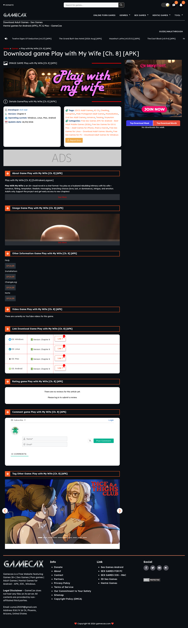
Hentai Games (109, 583)
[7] (181, 5)
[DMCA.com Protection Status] (152, 579)
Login (111, 420)
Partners (59, 579)
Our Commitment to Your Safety (72, 591)
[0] (173, 5)
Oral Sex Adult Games (75, 117)
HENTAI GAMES (160, 15)
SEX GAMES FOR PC (111, 571)
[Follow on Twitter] (152, 568)
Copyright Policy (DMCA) (68, 598)
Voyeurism (109, 117)
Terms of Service (63, 587)
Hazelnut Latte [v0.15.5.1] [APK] (96, 38)
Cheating (105, 110)
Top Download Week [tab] (139, 123)
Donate (9, 5)
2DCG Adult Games (84, 110)
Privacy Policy (62, 583)
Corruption (70, 114)
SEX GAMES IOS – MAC (113, 575)
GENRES (123, 15)
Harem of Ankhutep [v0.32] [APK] (170, 38)
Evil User (24, 110)
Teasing (99, 117)
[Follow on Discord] (166, 568)
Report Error (75, 140)
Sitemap (59, 595)
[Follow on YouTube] (159, 568)
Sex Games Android (112, 567)
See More (62, 197)
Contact (58, 575)
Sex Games (140, 15)
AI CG (97, 110)
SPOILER (10, 266)
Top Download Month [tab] (167, 123)
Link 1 (60, 339)
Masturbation (112, 114)
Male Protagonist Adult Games (90, 114)
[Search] (121, 4)
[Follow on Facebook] (146, 568)
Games (15, 48)
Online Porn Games (104, 15)
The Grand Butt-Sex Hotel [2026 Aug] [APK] (51, 38)
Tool (177, 15)
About (57, 571)
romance (91, 117)
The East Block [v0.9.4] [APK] (133, 38)
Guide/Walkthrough (171, 31)
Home (6, 48)
